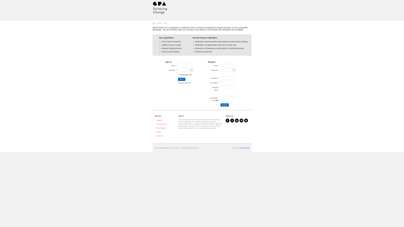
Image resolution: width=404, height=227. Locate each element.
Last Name (214, 83)
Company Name (215, 89)
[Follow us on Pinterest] (241, 120)
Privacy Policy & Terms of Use (190, 148)
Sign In (181, 79)
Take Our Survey (161, 124)
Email (174, 65)
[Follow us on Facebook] (227, 120)
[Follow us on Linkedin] (237, 120)
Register (224, 105)
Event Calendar (161, 128)
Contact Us (159, 136)
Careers (158, 132)
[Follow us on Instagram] (232, 120)
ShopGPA (159, 120)
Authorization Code (214, 99)
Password (172, 70)
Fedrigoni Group (244, 148)
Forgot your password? (184, 83)
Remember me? (186, 75)
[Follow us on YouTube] (246, 120)
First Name (214, 78)
